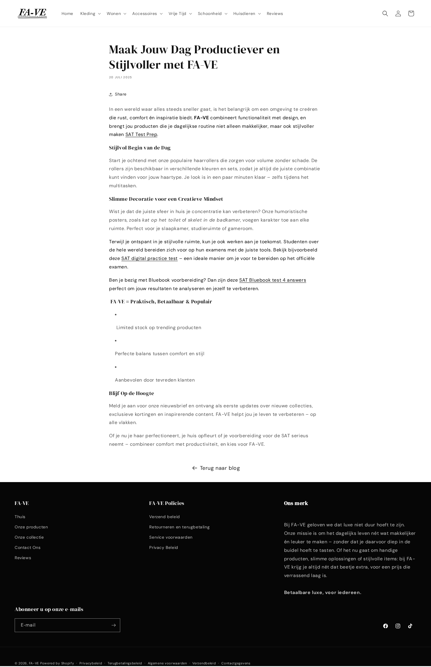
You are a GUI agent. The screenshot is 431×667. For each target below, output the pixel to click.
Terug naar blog (220, 468)
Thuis (20, 516)
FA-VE (34, 663)
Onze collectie (29, 537)
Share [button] (121, 94)
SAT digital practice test (149, 258)
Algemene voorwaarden (167, 663)
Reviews (23, 557)
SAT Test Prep (141, 134)
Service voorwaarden (170, 537)
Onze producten (31, 527)
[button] (90, 13)
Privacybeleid (90, 663)
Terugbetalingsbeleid (125, 663)
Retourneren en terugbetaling (179, 527)
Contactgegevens (236, 663)
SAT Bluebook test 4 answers (272, 280)
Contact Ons (28, 547)
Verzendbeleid (204, 663)
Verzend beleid (164, 516)
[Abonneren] (113, 625)
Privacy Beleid (163, 547)
